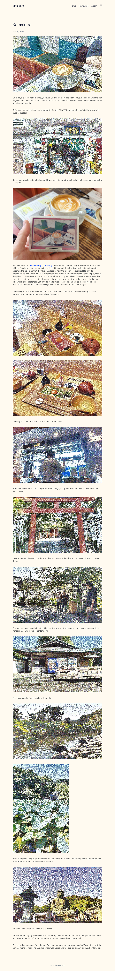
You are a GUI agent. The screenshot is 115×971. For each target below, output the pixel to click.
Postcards (83, 6)
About (94, 6)
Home (73, 6)
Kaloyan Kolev (60, 965)
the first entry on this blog (40, 265)
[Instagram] (101, 6)
